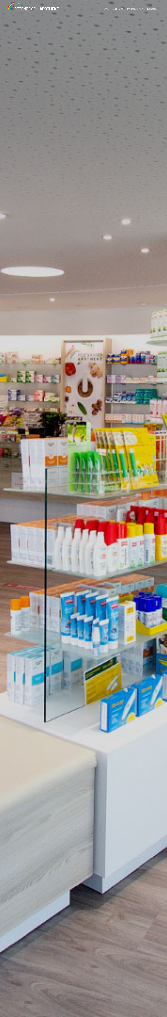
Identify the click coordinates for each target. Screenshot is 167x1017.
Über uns (118, 8)
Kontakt (152, 8)
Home (105, 8)
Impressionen (135, 8)
